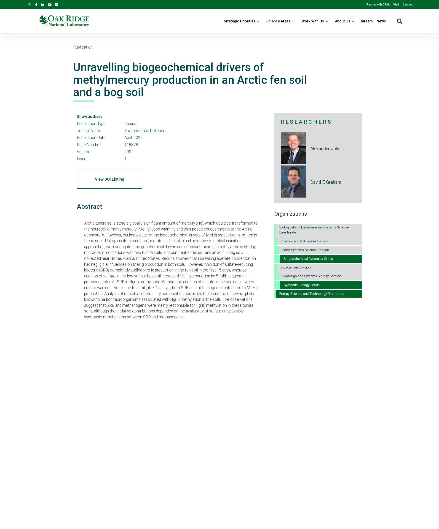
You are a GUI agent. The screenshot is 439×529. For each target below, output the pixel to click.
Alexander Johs (325, 148)
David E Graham (325, 182)
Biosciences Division (296, 267)
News (381, 21)
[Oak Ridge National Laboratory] (64, 21)
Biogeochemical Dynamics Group (308, 259)
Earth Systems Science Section (305, 250)
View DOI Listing (109, 179)
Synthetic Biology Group (302, 285)
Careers (366, 21)
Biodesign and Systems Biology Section (311, 276)
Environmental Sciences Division (305, 241)
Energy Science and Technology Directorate (312, 294)
